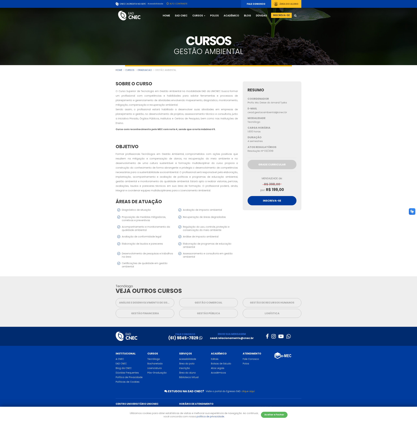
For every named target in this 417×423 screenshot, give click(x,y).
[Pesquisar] (295, 16)
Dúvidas (261, 15)
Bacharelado (155, 363)
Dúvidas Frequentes (127, 372)
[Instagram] (273, 336)
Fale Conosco (251, 359)
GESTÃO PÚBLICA (208, 313)
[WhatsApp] (288, 336)
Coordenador (258, 99)
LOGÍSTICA (272, 313)
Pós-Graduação (157, 372)
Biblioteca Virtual (189, 377)
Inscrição (184, 368)
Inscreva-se (281, 15)
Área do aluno (187, 372)
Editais (214, 359)
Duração (254, 137)
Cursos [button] (198, 15)
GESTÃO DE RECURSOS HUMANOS (272, 302)
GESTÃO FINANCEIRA (145, 313)
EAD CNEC (181, 15)
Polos (214, 15)
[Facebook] (267, 336)
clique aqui (248, 391)
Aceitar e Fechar (274, 414)
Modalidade (257, 118)
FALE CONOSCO (256, 4)
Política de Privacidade (129, 377)
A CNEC (120, 359)
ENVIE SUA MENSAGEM (232, 334)
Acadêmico (231, 15)
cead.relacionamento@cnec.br (232, 338)
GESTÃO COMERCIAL (208, 302)
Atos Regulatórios (262, 147)
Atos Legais (217, 368)
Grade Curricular (272, 164)
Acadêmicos (218, 372)
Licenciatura (154, 368)
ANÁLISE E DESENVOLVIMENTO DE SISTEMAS (146, 302)
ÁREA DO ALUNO (288, 4)
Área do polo (186, 363)
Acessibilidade (155, 3)
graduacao (144, 70)
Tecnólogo (153, 359)
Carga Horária (259, 128)
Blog (247, 15)
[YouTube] (281, 336)
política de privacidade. (211, 416)
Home (166, 15)
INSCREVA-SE (272, 201)
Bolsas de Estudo (221, 363)
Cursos (129, 70)
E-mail (252, 108)
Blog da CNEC (124, 368)
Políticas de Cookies (127, 381)
